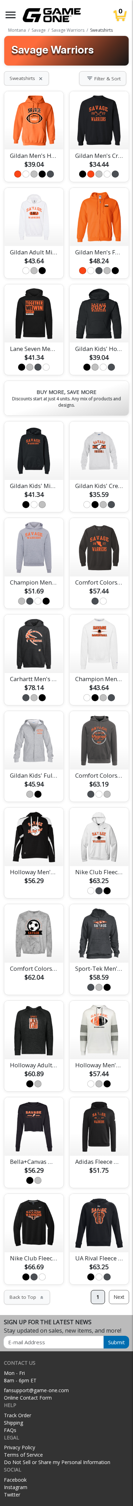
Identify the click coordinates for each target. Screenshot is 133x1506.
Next (118, 1297)
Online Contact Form (28, 1397)
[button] (10, 15)
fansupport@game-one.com (36, 1390)
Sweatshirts (26, 78)
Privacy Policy (19, 1447)
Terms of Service (23, 1454)
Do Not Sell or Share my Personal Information (57, 1462)
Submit (116, 1342)
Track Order (17, 1415)
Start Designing (34, 136)
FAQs (10, 1430)
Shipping (13, 1422)
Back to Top (27, 1297)
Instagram (15, 1487)
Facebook (15, 1479)
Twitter (12, 1494)
